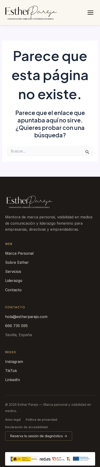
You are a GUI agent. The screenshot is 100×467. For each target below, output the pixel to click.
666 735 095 (16, 325)
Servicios (13, 271)
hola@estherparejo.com (26, 316)
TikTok (11, 370)
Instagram (14, 361)
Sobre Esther (17, 262)
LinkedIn (12, 379)
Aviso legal (13, 419)
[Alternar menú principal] (90, 12)
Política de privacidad (41, 419)
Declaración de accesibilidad (26, 427)
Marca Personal (19, 253)
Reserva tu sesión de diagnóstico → (38, 436)
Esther (29, 202)
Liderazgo (13, 280)
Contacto (13, 290)
